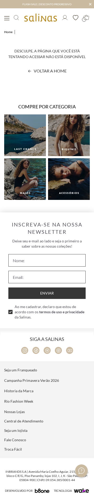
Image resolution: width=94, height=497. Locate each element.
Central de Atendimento (23, 421)
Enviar (47, 293)
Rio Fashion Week (18, 401)
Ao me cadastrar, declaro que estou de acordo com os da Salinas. (49, 311)
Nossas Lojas (14, 411)
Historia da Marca (18, 391)
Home (8, 32)
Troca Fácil (13, 449)
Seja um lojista (15, 430)
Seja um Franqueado (20, 370)
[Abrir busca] (16, 17)
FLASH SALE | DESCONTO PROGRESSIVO (47, 4)
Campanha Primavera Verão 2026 (31, 380)
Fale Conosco (15, 440)
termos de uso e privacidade (61, 312)
